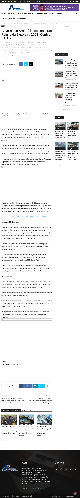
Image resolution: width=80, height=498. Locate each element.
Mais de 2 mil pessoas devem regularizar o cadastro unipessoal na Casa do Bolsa (12, 401)
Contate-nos (70, 496)
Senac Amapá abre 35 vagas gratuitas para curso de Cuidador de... (71, 85)
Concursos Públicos (55, 13)
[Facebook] (63, 1)
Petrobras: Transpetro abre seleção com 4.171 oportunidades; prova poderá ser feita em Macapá (26, 431)
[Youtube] (77, 1)
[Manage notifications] (75, 493)
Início (3, 23)
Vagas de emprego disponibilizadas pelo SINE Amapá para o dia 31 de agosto (40, 401)
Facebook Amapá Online (40, 1)
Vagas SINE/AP (21, 18)
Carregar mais (66, 110)
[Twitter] (73, 1)
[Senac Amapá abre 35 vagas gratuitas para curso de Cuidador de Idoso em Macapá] (59, 85)
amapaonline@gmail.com (36, 488)
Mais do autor (26, 410)
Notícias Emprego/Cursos (24, 13)
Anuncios (61, 496)
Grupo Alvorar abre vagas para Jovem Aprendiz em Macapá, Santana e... (60, 155)
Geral (8, 23)
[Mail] (70, 1)
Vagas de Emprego (41, 13)
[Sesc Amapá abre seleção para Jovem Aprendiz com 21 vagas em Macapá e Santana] (59, 74)
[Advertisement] (26, 73)
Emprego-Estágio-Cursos (26, 424)
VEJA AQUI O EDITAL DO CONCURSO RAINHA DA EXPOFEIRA (24, 216)
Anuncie (22, 1)
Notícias (11, 13)
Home (4, 13)
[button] (76, 13)
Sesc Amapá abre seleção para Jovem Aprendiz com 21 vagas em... (60, 135)
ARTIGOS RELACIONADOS (11, 410)
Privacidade (53, 496)
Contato (29, 1)
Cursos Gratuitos (8, 18)
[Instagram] (66, 1)
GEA (7, 362)
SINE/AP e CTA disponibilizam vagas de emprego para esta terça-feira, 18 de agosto (44, 431)
